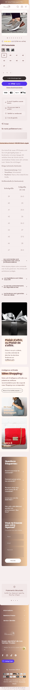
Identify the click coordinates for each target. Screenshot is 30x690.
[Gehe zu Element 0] (7, 38)
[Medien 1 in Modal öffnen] (24, 13)
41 (16, 55)
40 (10, 55)
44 (10, 61)
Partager (6, 124)
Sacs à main (8, 444)
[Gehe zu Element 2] (9, 38)
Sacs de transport (10, 411)
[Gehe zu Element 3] (11, 38)
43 (4, 61)
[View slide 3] (15, 600)
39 (4, 55)
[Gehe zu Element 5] (15, 38)
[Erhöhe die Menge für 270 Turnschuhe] (10, 73)
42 (23, 55)
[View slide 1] (11, 600)
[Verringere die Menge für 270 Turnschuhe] (3, 73)
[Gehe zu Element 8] (21, 38)
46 (23, 61)
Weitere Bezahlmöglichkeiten (14, 87)
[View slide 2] (13, 600)
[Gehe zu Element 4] (13, 38)
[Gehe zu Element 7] (19, 38)
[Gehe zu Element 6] (17, 38)
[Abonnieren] (24, 648)
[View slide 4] (17, 600)
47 (4, 66)
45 (17, 61)
